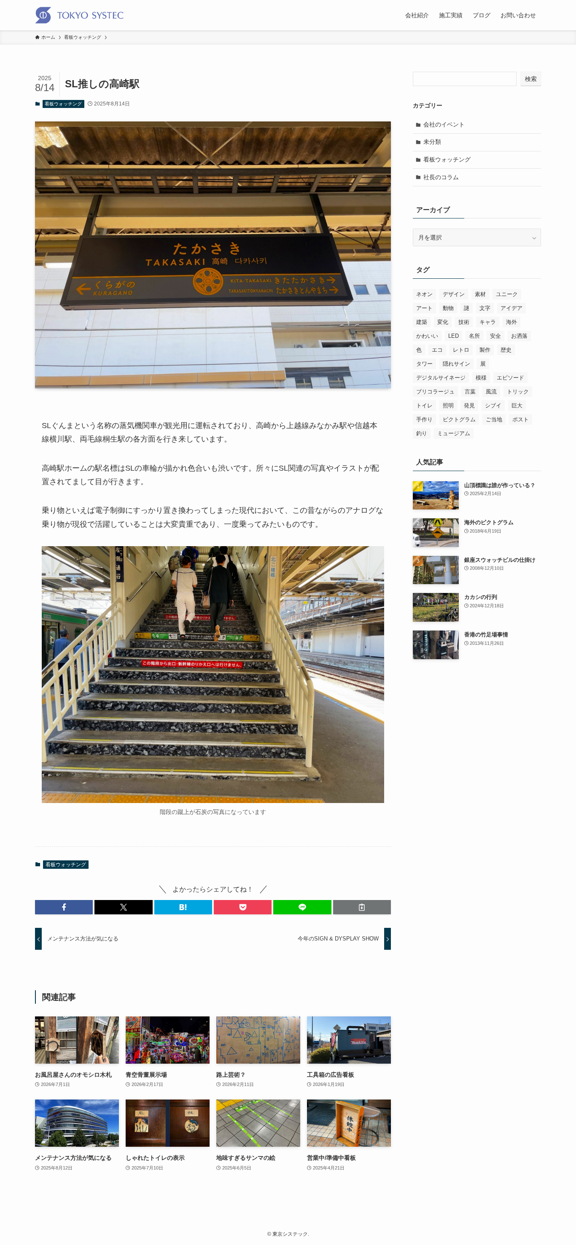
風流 (491, 391)
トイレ (424, 405)
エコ (437, 350)
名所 (474, 336)
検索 (531, 78)
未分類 (432, 141)
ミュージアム (453, 433)
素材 (480, 294)
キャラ (487, 322)
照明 (448, 405)
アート (424, 308)
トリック (518, 391)
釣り (421, 433)
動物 (448, 308)
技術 (463, 322)
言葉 (470, 391)
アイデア (511, 308)
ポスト (520, 419)
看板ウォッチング (63, 103)
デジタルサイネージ (441, 378)
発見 (469, 405)
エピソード (510, 378)
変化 (442, 322)
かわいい (427, 336)
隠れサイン (456, 364)
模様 (481, 378)
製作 (484, 350)
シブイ (493, 405)
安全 (495, 336)
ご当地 (494, 419)
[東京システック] (79, 15)
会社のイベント (444, 124)
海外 (511, 322)
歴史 (506, 350)
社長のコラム (441, 177)
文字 (484, 308)
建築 (421, 322)
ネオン (424, 294)
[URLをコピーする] (362, 907)
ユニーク (507, 294)
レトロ (461, 350)
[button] (64, 907)
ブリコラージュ (435, 391)
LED (453, 336)
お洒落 (519, 336)
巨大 (516, 405)
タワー (424, 364)
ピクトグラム (459, 419)
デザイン (454, 294)
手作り (424, 419)
